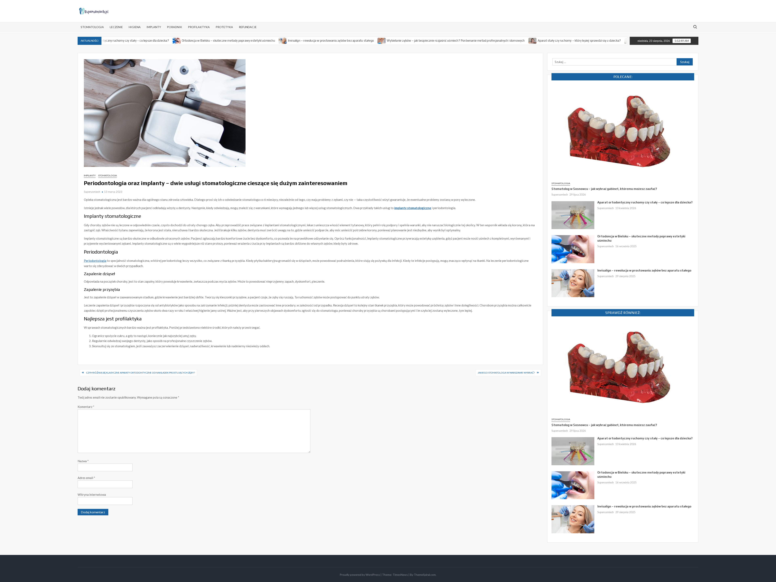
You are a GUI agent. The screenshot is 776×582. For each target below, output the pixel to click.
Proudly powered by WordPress (360, 574)
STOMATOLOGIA (92, 27)
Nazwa (83, 461)
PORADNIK (174, 27)
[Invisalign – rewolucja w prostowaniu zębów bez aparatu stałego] (254, 40)
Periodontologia (95, 260)
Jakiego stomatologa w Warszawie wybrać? (506, 372)
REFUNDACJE (248, 27)
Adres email (86, 478)
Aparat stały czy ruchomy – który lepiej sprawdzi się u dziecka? (551, 40)
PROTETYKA (224, 27)
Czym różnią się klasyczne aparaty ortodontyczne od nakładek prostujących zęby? (140, 372)
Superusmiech (92, 191)
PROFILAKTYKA (199, 27)
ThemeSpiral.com (425, 574)
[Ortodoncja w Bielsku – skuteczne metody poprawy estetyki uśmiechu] (148, 40)
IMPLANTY (154, 27)
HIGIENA (135, 27)
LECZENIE (116, 27)
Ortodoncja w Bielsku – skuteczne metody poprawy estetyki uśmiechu (200, 40)
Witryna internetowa (92, 494)
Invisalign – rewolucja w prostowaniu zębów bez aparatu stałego (303, 40)
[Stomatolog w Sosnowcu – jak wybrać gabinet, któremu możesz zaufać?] (622, 131)
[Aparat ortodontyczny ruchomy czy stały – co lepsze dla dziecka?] (572, 215)
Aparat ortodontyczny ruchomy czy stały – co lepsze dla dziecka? (645, 202)
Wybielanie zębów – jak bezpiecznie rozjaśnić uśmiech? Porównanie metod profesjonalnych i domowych (427, 40)
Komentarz (86, 406)
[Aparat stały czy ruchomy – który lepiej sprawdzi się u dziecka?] (504, 40)
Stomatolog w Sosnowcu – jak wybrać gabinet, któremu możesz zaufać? (604, 188)
